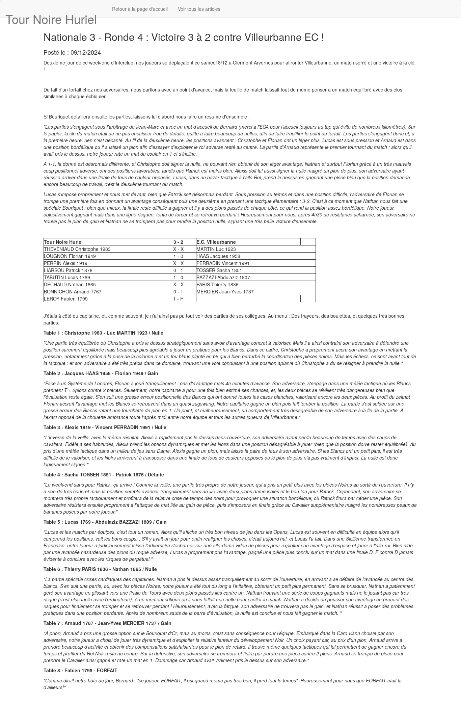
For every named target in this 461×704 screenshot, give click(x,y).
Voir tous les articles (199, 8)
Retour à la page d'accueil (140, 8)
